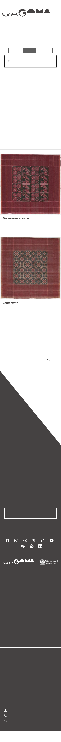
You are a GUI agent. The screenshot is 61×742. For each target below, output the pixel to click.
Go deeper (48, 38)
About (35, 630)
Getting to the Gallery (21, 706)
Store (7, 634)
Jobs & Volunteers (23, 731)
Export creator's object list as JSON (25, 359)
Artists (29, 38)
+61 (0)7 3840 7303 (20, 711)
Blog (34, 626)
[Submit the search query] (6, 61)
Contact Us (15, 716)
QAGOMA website (14, 630)
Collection (27, 25)
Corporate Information (42, 735)
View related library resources (22, 341)
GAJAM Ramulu (12, 223)
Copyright (17, 735)
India (5, 113)
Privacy (44, 731)
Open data (10, 626)
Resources (45, 50)
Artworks (11, 38)
